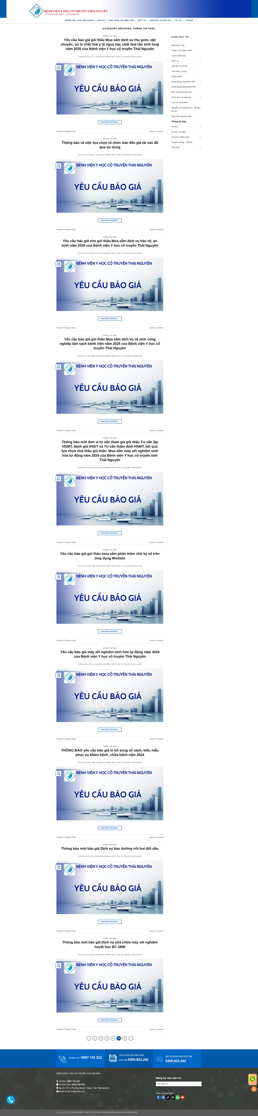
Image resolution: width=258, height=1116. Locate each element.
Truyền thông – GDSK (181, 142)
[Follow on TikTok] (168, 1097)
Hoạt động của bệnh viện (121, 20)
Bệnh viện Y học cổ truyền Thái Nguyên (123, 57)
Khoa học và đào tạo (160, 20)
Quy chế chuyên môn (181, 116)
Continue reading (110, 122)
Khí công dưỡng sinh (181, 92)
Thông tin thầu (110, 36)
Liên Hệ (189, 20)
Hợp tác (142, 20)
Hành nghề (176, 76)
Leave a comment (156, 131)
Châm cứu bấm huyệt (181, 50)
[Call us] (177, 1097)
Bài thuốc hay (177, 45)
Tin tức (178, 20)
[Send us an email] (173, 1097)
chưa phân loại (178, 56)
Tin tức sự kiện (178, 132)
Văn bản (175, 147)
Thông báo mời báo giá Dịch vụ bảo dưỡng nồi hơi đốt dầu (110, 848)
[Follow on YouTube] (182, 1097)
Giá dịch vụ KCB (179, 66)
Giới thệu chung (85, 20)
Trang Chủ (70, 20)
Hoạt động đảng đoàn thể (183, 87)
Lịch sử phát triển (179, 102)
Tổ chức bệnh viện (180, 137)
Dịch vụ (101, 20)
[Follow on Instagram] (163, 1097)
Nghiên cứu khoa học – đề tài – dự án (186, 109)
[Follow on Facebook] (158, 1097)
